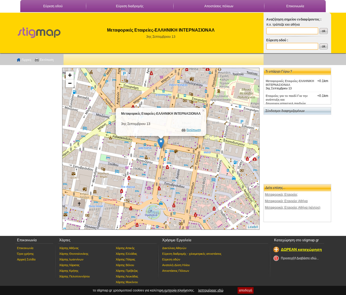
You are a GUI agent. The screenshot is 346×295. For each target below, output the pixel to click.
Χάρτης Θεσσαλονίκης (73, 253)
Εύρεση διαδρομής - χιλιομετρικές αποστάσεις (191, 253)
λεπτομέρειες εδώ (210, 290)
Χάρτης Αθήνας (69, 248)
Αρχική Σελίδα (26, 259)
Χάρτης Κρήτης (68, 270)
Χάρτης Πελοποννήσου (74, 276)
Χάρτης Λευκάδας (127, 276)
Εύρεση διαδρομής (130, 6)
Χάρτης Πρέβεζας (127, 270)
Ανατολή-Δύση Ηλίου (176, 265)
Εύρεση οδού (53, 6)
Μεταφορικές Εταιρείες (281, 194)
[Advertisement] (36, 149)
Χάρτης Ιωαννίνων (71, 259)
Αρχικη (26, 60)
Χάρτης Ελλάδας (126, 253)
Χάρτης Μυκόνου (127, 282)
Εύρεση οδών (171, 259)
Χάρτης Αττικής (125, 248)
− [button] (70, 83)
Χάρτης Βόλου (125, 265)
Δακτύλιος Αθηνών (174, 248)
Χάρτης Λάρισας (69, 265)
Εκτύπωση (47, 60)
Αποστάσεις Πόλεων (175, 270)
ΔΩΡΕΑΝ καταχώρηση (301, 249)
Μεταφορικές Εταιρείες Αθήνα (286, 201)
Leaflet (253, 227)
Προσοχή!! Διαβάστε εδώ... (300, 258)
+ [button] (70, 75)
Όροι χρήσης (25, 253)
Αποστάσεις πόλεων (218, 6)
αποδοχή (245, 290)
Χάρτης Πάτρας (125, 259)
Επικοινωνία (295, 6)
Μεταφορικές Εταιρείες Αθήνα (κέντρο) (292, 207)
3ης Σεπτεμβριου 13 (160, 37)
